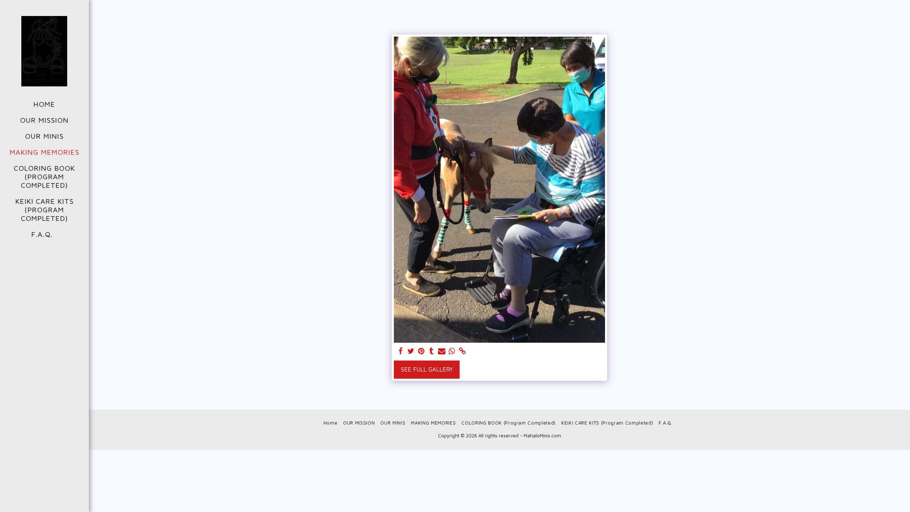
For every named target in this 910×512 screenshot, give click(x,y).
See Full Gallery (427, 369)
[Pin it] (421, 351)
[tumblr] (431, 351)
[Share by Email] (441, 351)
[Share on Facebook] (401, 351)
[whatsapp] (452, 351)
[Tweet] (411, 351)
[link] (462, 351)
